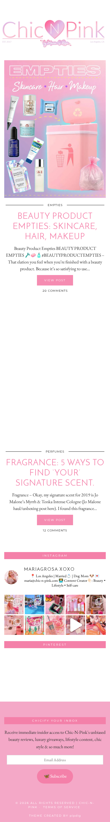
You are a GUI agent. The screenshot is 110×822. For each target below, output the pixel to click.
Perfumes (55, 451)
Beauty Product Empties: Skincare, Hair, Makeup (55, 226)
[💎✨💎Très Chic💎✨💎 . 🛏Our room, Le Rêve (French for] (96, 604)
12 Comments (55, 530)
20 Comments (55, 291)
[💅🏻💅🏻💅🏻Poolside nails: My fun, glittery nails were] (14, 604)
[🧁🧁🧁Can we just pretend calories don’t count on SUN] (55, 625)
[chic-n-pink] (55, 29)
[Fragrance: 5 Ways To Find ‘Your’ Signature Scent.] (55, 375)
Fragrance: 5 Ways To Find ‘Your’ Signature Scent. (55, 473)
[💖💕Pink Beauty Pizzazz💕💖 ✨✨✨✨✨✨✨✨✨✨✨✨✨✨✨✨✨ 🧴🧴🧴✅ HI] (75, 604)
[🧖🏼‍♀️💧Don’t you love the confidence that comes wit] (75, 625)
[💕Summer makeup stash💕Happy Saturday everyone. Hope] (55, 604)
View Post (55, 280)
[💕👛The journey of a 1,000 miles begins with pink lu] (14, 625)
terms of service (61, 807)
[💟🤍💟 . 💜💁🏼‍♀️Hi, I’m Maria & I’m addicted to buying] (96, 625)
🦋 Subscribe (55, 776)
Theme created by (55, 815)
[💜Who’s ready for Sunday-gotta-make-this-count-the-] (34, 604)
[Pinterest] (14, 662)
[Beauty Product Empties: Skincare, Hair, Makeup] (55, 129)
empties (55, 205)
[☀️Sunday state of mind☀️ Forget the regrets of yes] (34, 625)
